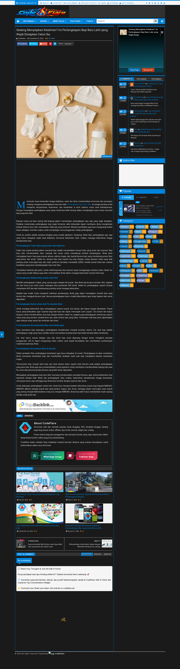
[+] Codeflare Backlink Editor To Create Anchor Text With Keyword (145, 207)
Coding (124, 236)
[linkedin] (164, 3)
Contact (57, 3)
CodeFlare (139, 97)
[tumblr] (152, 3)
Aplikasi (155, 227)
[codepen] (155, 3)
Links (103, 3)
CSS (136, 236)
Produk (137, 266)
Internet (142, 251)
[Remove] (162, 32)
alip (136, 129)
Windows (125, 285)
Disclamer (71, 3)
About (45, 3)
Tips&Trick (142, 275)
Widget (141, 280)
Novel (123, 266)
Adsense (125, 227)
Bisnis (43, 21)
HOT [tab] (157, 197)
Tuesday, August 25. (27, 3)
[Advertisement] (117, 12)
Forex (90, 21)
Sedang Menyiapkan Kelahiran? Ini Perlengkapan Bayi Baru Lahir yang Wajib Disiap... (143, 32)
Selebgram (125, 271)
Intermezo (125, 251)
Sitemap (113, 3)
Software (154, 271)
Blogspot (153, 232)
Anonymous (140, 111)
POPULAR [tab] (127, 197)
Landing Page (127, 261)
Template (125, 275)
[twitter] (149, 3)
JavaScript (125, 256)
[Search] (155, 21)
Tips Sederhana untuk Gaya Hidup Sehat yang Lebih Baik (37, 526)
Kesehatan (29, 416)
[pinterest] (161, 3)
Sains (150, 266)
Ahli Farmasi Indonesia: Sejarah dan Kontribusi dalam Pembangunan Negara (87, 495)
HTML (156, 241)
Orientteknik (140, 83)
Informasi (28, 21)
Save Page (134, 70)
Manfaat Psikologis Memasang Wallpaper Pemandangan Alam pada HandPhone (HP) (83, 526)
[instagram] (158, 3)
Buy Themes (127, 3)
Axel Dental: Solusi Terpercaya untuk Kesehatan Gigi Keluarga (37, 495)
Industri (124, 246)
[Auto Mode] (162, 21)
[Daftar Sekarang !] (64, 405)
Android (140, 227)
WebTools (58, 21)
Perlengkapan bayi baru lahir (79, 204)
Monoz (137, 143)
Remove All (148, 70)
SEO (140, 271)
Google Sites (140, 241)
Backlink (124, 232)
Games (124, 241)
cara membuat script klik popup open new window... (145, 113)
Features (75, 21)
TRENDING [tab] (142, 197)
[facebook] (147, 3)
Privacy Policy (89, 3)
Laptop (144, 261)
